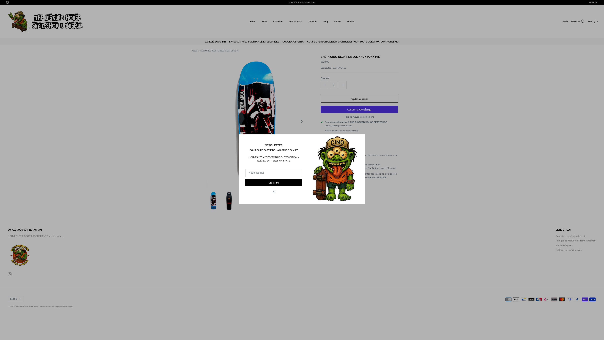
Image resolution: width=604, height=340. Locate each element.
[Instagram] (274, 192)
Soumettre (273, 182)
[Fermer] (361, 138)
